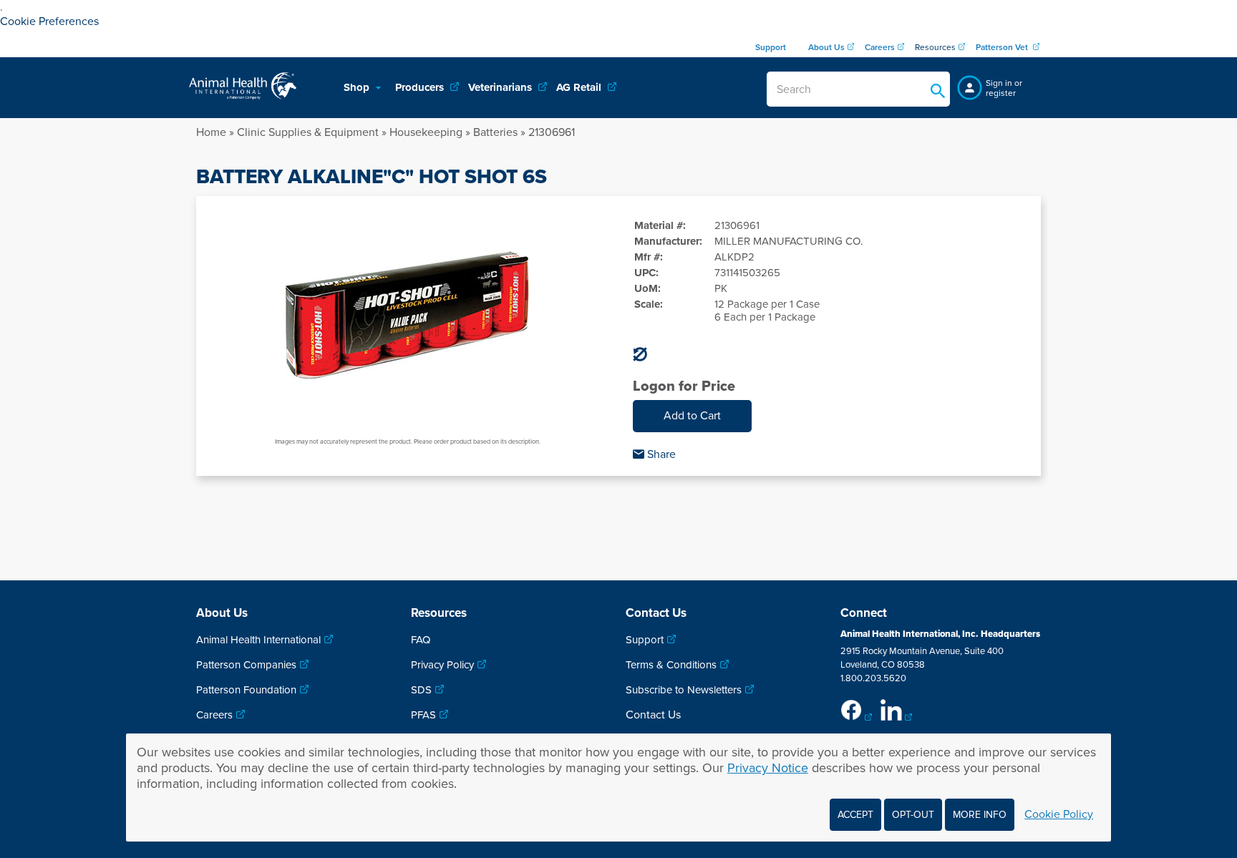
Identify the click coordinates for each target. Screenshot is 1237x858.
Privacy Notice (767, 768)
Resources (935, 47)
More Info (979, 815)
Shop (358, 87)
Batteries (495, 132)
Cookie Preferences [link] (49, 21)
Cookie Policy (1058, 814)
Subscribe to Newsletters (684, 689)
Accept (855, 815)
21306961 (551, 132)
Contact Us (653, 715)
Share (660, 454)
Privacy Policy (442, 664)
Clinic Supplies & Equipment (308, 132)
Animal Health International (258, 639)
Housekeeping (425, 132)
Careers (214, 714)
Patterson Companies (246, 664)
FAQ (420, 639)
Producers (421, 87)
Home (211, 132)
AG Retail (580, 87)
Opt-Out (913, 815)
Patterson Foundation (246, 689)
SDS (421, 689)
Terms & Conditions (671, 664)
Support (645, 639)
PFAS (423, 714)
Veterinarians (501, 87)
